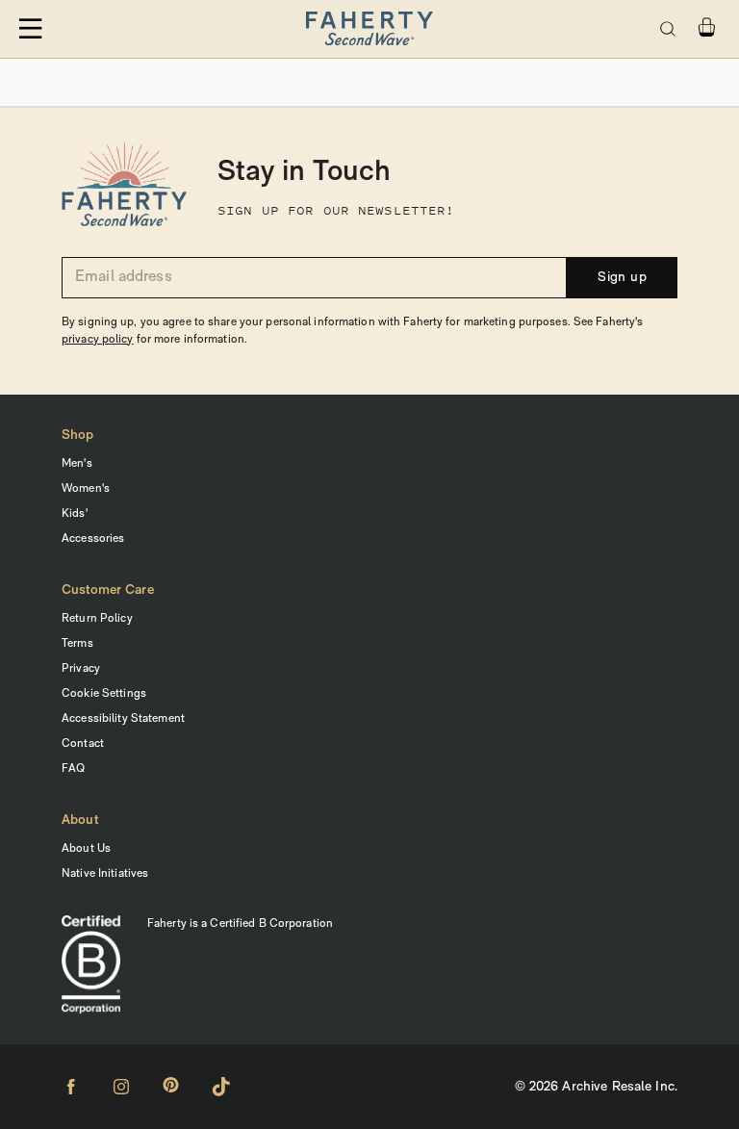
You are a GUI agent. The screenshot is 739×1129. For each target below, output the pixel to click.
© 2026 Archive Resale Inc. (596, 1087)
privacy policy (98, 340)
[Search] (668, 29)
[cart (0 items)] (706, 27)
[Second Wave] (369, 29)
